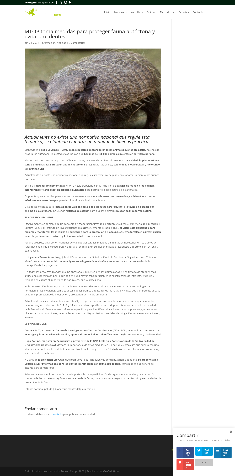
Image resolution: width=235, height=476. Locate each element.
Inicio (107, 12)
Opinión (151, 12)
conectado (56, 414)
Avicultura (137, 12)
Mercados (166, 12)
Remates (184, 12)
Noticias (119, 12)
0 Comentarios (77, 42)
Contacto (198, 12)
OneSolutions (111, 471)
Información (48, 42)
